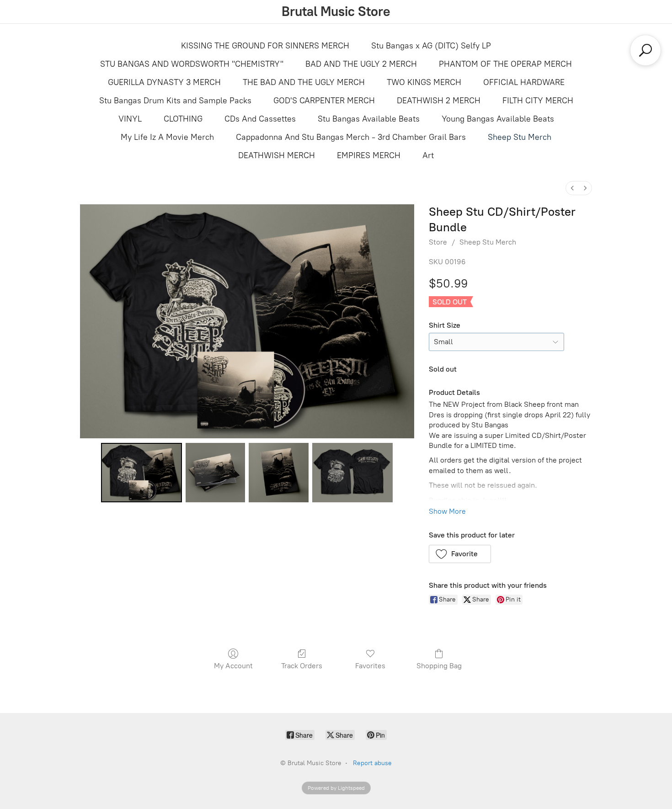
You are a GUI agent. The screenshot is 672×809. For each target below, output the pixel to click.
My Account (233, 665)
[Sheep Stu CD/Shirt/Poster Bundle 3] (352, 472)
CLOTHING (183, 119)
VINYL (130, 119)
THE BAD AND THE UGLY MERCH (304, 82)
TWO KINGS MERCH (424, 82)
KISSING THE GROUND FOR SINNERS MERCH (265, 46)
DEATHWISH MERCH (276, 155)
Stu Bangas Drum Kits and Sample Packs (175, 101)
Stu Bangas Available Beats (369, 119)
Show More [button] (447, 511)
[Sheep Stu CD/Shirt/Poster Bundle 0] (141, 472)
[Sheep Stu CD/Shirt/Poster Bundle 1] (215, 472)
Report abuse (372, 763)
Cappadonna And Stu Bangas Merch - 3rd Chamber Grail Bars (351, 137)
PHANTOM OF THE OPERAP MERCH (505, 64)
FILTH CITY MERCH (537, 101)
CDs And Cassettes (260, 119)
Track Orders (301, 665)
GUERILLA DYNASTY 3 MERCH (164, 82)
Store (438, 242)
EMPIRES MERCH (368, 155)
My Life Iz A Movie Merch (167, 137)
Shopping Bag (439, 665)
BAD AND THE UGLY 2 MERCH (361, 64)
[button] (460, 554)
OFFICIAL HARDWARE (524, 82)
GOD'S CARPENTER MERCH (324, 101)
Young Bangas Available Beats (498, 119)
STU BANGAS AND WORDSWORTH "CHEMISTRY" (191, 64)
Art (428, 155)
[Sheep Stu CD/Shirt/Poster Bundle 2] (278, 472)
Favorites (370, 665)
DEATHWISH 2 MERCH (438, 101)
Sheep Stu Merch (519, 137)
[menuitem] (572, 188)
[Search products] (645, 50)
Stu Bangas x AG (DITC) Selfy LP (431, 46)
